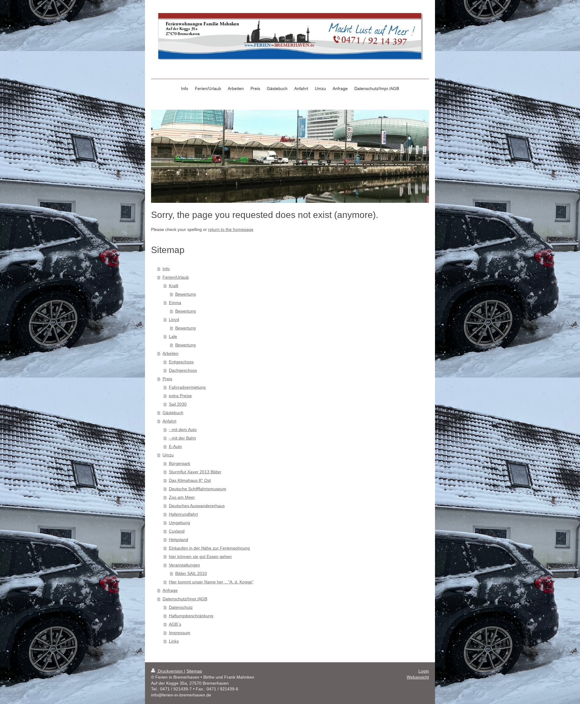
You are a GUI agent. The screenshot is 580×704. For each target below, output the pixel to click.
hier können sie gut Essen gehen (200, 556)
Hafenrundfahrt (183, 514)
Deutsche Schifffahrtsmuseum (197, 488)
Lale (173, 336)
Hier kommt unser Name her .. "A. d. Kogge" (211, 581)
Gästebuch (173, 412)
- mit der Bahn (182, 438)
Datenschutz (181, 607)
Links (174, 641)
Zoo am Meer (182, 497)
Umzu (168, 455)
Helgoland (178, 539)
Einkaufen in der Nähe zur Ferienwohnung (209, 548)
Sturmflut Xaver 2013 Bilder (195, 471)
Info (166, 268)
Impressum (179, 632)
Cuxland (177, 531)
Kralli (173, 285)
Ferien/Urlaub (176, 277)
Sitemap (194, 671)
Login (423, 671)
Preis (167, 378)
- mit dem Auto (183, 429)
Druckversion (170, 671)
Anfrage (170, 590)
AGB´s (175, 624)
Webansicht (418, 677)
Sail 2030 (178, 404)
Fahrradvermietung (187, 387)
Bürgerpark (179, 463)
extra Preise (180, 395)
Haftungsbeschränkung (191, 615)
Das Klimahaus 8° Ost (190, 480)
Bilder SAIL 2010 (191, 573)
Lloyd (174, 319)
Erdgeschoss (181, 361)
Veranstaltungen (184, 565)
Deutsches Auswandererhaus (197, 505)
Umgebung (179, 522)
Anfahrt (169, 421)
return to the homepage (230, 229)
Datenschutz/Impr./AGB (185, 598)
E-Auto (175, 446)
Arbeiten (171, 353)
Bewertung (185, 294)
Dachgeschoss (183, 370)
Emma (175, 302)
